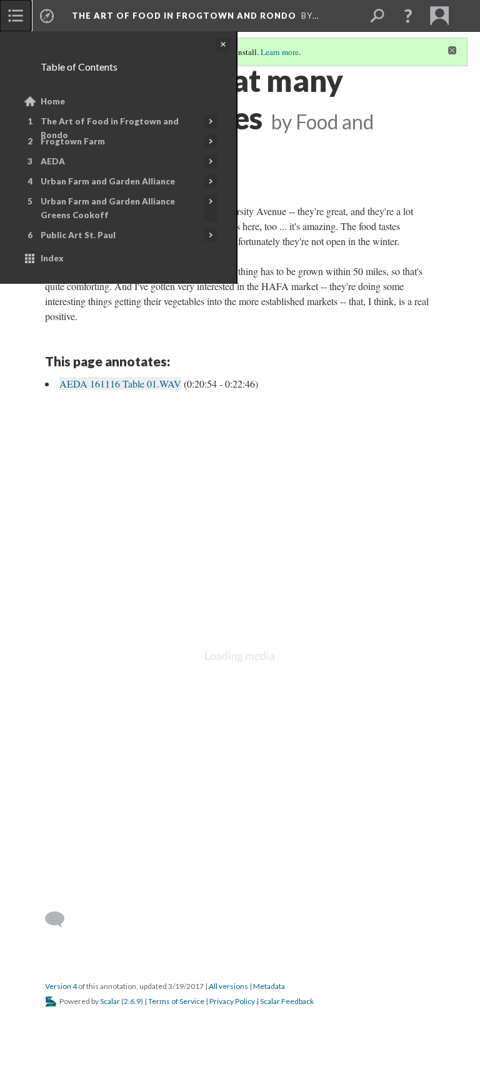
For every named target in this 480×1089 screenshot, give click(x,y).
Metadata (269, 986)
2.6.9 (132, 1001)
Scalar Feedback (287, 1001)
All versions (228, 986)
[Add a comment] (60, 919)
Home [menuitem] (53, 101)
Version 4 (61, 986)
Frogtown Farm (73, 141)
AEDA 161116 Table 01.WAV (120, 383)
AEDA (53, 161)
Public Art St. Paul (78, 235)
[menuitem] (15, 15)
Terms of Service (176, 1001)
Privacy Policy (232, 1001)
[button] (408, 15)
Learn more (280, 52)
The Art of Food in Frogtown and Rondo (110, 128)
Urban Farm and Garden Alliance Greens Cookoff (108, 208)
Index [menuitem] (52, 258)
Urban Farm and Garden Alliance (108, 181)
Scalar (110, 1001)
